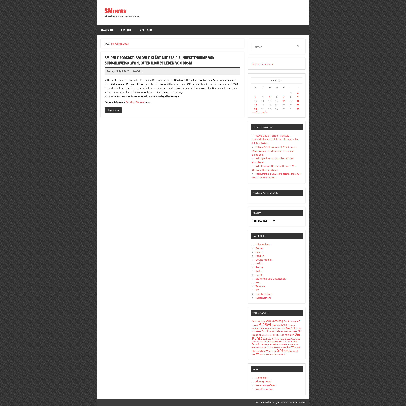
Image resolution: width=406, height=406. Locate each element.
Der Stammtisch (271, 331)
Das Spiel (291, 328)
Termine (260, 286)
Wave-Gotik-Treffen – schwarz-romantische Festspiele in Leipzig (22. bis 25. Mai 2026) (275, 139)
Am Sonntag (290, 321)
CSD (261, 328)
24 (255, 109)
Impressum (145, 30)
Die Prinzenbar (278, 338)
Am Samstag (274, 321)
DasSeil (137, 71)
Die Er (294, 331)
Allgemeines (113, 110)
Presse (259, 267)
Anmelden (261, 377)
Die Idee (276, 335)
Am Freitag (259, 320)
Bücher (260, 248)
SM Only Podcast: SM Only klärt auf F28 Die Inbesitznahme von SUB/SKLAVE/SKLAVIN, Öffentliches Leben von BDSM (160, 60)
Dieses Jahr (257, 341)
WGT (282, 354)
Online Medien (264, 259)
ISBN (284, 347)
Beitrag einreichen (262, 63)
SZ (257, 354)
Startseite (107, 30)
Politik (259, 263)
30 (298, 109)
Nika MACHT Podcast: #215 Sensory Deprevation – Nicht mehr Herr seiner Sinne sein (274, 150)
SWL (258, 282)
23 (298, 105)
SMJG (288, 351)
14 (283, 100)
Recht (259, 274)
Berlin (276, 325)
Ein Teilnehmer (272, 341)
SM (280, 350)
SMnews (115, 10)
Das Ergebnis (270, 328)
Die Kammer (287, 334)
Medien (260, 255)
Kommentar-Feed (265, 385)
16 (298, 100)
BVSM (283, 325)
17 (255, 105)
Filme (259, 251)
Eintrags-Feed (263, 381)
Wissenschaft (263, 297)
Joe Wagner (293, 346)
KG (253, 350)
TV (257, 289)
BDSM (264, 324)
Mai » (265, 112)
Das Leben (281, 328)
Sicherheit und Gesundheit (271, 278)
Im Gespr (291, 344)
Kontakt (126, 30)
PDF (274, 351)
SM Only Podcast (135, 102)
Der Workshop (285, 331)
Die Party (267, 338)
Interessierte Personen (273, 347)
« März (256, 112)
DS (265, 341)
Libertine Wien (263, 350)
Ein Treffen (284, 341)
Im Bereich (283, 344)
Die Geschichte (265, 335)
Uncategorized (264, 293)
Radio (259, 270)
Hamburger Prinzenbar (269, 344)
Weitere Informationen (270, 354)
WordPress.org (264, 388)
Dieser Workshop (292, 338)
